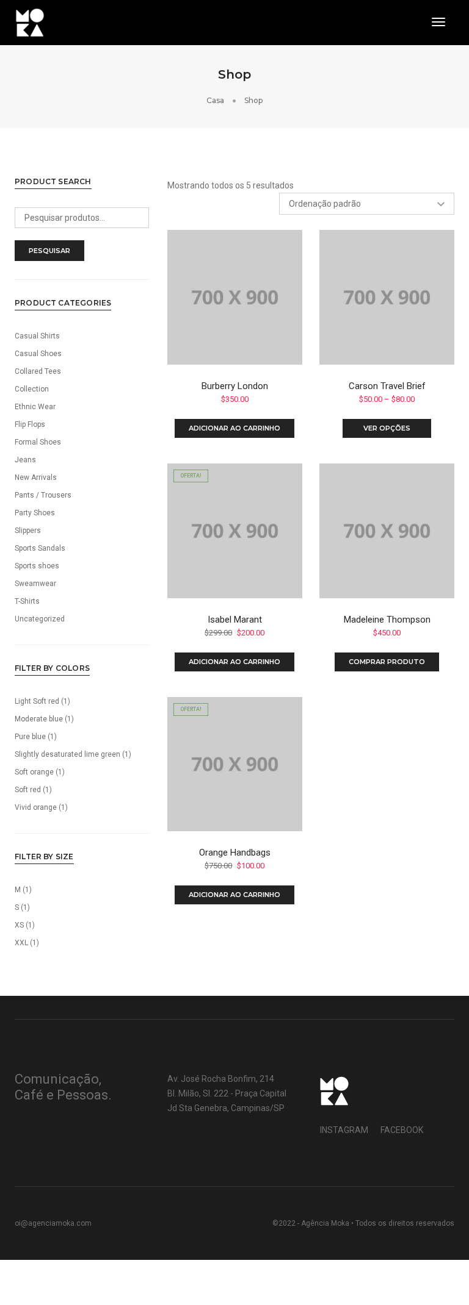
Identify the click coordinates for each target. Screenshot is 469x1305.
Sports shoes (37, 566)
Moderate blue (39, 719)
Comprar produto (387, 661)
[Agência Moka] (30, 22)
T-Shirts (27, 601)
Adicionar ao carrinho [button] (234, 428)
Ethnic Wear (35, 406)
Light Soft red (37, 701)
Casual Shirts (37, 336)
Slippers (28, 530)
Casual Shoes (38, 353)
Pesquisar (49, 250)
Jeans (25, 460)
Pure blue (30, 736)
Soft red (28, 789)
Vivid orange (36, 807)
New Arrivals (36, 477)
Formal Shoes (38, 442)
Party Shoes (35, 513)
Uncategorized (40, 619)
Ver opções (386, 428)
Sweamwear (35, 583)
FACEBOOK (401, 1130)
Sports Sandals (40, 548)
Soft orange (34, 772)
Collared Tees (38, 371)
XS (19, 925)
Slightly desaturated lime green (67, 754)
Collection (32, 389)
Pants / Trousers (43, 495)
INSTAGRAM (344, 1130)
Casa (215, 100)
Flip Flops (30, 424)
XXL (21, 943)
